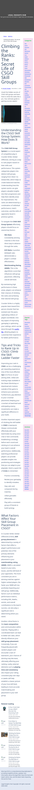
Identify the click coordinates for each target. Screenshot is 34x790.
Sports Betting (28, 249)
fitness (26, 161)
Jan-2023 (27, 460)
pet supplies (27, 142)
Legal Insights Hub (17, 15)
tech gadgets (27, 110)
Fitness (26, 60)
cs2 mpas (27, 341)
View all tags (28, 415)
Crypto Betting (28, 291)
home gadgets (28, 243)
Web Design (27, 51)
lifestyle (26, 150)
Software (27, 58)
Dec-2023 (27, 454)
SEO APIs (27, 91)
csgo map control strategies (27, 410)
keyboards (27, 260)
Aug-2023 (27, 452)
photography (27, 144)
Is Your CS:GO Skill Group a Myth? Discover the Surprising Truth (14, 710)
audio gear (27, 220)
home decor (27, 159)
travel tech (27, 272)
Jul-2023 (26, 468)
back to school (28, 163)
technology (27, 102)
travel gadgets (28, 211)
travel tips (27, 258)
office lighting (28, 264)
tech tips (26, 157)
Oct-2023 (27, 464)
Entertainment (28, 74)
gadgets (26, 121)
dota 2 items (27, 343)
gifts (26, 165)
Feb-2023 (27, 470)
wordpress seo (28, 330)
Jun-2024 (27, 439)
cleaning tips (27, 97)
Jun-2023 (27, 477)
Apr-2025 (27, 481)
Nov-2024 (27, 437)
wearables (27, 215)
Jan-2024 (27, 451)
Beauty (26, 64)
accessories (27, 135)
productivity (27, 152)
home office (27, 171)
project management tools (28, 358)
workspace (27, 218)
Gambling (27, 95)
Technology (27, 72)
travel (26, 207)
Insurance (27, 47)
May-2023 (27, 432)
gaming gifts (27, 114)
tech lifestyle (27, 119)
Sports (26, 45)
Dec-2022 (27, 435)
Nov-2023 (27, 430)
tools (26, 230)
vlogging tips (27, 216)
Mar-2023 (27, 466)
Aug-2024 (27, 443)
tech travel (27, 232)
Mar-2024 (27, 456)
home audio (27, 140)
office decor (27, 194)
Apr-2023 (27, 462)
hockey (26, 324)
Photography (27, 76)
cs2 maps (27, 398)
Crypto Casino (28, 247)
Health (26, 57)
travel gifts (27, 213)
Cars (26, 55)
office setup (27, 245)
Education (27, 81)
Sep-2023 (27, 433)
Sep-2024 (27, 447)
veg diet (26, 349)
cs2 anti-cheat (28, 387)
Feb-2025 (27, 479)
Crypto (26, 93)
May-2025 (27, 485)
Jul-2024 (26, 441)
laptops (26, 129)
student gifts (27, 196)
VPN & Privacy (28, 306)
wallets (26, 275)
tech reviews (27, 123)
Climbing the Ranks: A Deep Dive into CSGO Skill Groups (14, 735)
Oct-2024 (27, 449)
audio (26, 234)
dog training (27, 322)
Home (5, 36)
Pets (26, 43)
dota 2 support (28, 381)
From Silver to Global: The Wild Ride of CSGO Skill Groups (15, 723)
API (25, 296)
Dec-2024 (27, 475)
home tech (27, 281)
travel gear (27, 209)
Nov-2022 (27, 472)
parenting (27, 228)
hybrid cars (27, 339)
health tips (27, 112)
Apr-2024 (27, 473)
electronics (27, 262)
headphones (27, 274)
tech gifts (27, 205)
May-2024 (27, 445)
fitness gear (27, 226)
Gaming (10, 36)
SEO (25, 49)
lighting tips (27, 176)
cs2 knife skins (28, 389)
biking (26, 167)
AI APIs (26, 104)
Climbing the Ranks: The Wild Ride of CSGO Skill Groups (14, 759)
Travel (26, 66)
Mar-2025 (27, 483)
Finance (26, 62)
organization (27, 266)
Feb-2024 (27, 458)
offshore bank (28, 413)
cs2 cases (27, 351)
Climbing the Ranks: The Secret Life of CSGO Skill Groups (14, 747)
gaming (26, 169)
